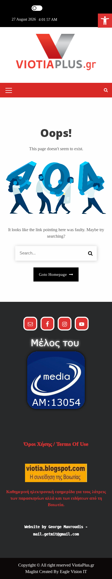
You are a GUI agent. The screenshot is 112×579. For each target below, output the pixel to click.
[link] (105, 21)
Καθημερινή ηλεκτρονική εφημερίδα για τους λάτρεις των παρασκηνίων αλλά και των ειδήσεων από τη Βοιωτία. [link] (56, 498)
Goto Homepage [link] (53, 274)
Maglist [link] (32, 571)
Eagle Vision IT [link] (73, 571)
